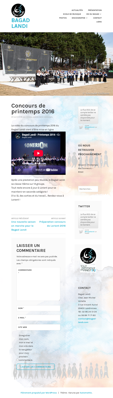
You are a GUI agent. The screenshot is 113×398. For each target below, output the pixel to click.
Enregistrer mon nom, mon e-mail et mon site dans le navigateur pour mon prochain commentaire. (26, 347)
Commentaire (25, 271)
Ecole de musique (72, 14)
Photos (63, 18)
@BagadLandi (90, 127)
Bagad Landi (20, 23)
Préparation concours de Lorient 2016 (52, 222)
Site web (22, 327)
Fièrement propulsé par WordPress (39, 392)
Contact (97, 18)
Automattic (86, 392)
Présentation (95, 10)
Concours (48, 117)
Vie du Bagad (92, 14)
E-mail (22, 318)
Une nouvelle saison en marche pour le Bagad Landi (23, 224)
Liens (99, 22)
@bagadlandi (89, 232)
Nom (21, 308)
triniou (29, 117)
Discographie (78, 18)
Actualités (77, 10)
